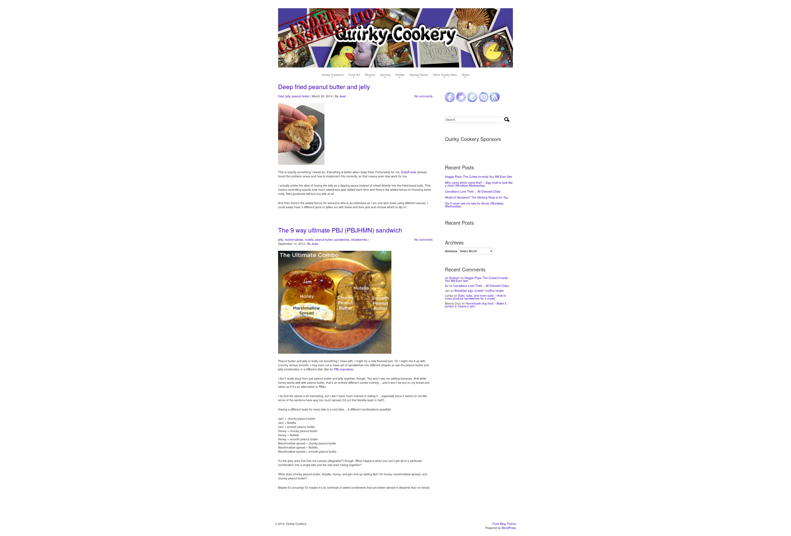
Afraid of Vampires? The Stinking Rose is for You (476, 197)
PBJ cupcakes (343, 369)
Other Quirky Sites (445, 75)
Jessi (342, 96)
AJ (446, 286)
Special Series (419, 75)
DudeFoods (408, 172)
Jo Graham (452, 278)
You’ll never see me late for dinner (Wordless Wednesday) (474, 204)
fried (281, 96)
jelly (288, 96)
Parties (400, 75)
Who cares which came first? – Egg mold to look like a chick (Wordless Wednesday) (479, 183)
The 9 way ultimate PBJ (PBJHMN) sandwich (340, 230)
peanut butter (300, 96)
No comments (423, 96)
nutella (309, 239)
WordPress (509, 528)
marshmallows (293, 239)
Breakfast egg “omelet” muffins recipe (479, 290)
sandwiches (341, 239)
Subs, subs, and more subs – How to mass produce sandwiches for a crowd (475, 296)
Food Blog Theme (504, 524)
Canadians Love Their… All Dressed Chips (473, 191)
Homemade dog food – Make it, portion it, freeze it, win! (476, 304)
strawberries (359, 239)
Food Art (354, 75)
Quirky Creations (333, 75)
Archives (451, 251)
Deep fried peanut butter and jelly (324, 86)
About (465, 75)
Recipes (370, 75)
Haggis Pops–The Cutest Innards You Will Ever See (478, 176)
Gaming (385, 75)
